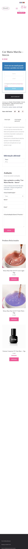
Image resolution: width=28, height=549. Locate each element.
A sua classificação (10, 192)
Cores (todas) (17, 102)
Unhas (4, 105)
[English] (20, 2)
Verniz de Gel (10, 105)
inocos (14, 107)
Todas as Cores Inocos (16, 103)
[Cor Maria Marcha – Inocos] (14, 111)
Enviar (14, 88)
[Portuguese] (24, 2)
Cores (10, 102)
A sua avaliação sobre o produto (13, 214)
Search (21, 12)
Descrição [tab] (7, 119)
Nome (6, 199)
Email (6, 207)
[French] (22, 2)
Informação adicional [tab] (18, 120)
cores (10, 107)
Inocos (23, 102)
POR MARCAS (6, 103)
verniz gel (19, 107)
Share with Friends (7, 111)
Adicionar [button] (14, 279)
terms (14, 84)
